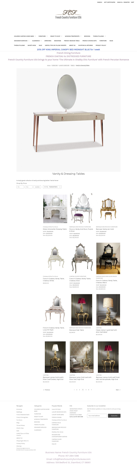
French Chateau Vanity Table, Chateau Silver (80, 280)
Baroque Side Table (76, 330)
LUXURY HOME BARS (58, 414)
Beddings (57, 41)
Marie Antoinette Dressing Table (55, 229)
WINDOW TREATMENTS (72, 36)
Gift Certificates (109, 2)
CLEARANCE (36, 41)
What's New (32, 45)
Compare (55, 209)
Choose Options (108, 212)
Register (127, 2)
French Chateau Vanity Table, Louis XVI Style (53, 329)
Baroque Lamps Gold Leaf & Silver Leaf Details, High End (53, 378)
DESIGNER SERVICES (20, 41)
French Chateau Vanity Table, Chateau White (53, 280)
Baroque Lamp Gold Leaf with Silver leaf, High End (80, 378)
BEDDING (87, 36)
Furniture (103, 41)
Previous (47, 390)
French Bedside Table (71, 41)
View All (54, 444)
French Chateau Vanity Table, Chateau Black (106, 282)
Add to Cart (55, 212)
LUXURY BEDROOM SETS (59, 412)
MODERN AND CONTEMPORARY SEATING (59, 435)
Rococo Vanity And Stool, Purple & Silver (81, 230)
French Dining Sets (89, 41)
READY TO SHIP (55, 36)
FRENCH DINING (56, 417)
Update (37, 187)
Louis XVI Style (56, 409)
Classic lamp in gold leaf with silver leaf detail (106, 331)
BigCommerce (26, 448)
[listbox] (55, 186)
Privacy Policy (101, 45)
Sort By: (46, 187)
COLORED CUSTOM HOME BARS (24, 36)
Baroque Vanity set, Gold (105, 229)
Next (117, 390)
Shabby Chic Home (57, 432)
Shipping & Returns (85, 45)
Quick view (55, 205)
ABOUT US (72, 45)
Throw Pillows (19, 45)
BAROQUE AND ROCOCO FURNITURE (59, 428)
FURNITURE (42, 36)
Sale (40, 45)
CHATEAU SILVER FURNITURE (56, 440)
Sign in (119, 2)
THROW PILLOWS (98, 36)
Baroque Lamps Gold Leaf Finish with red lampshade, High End (108, 378)
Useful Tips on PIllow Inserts (55, 45)
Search (99, 2)
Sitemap (19, 446)
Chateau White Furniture (59, 420)
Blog (111, 41)
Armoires (47, 41)
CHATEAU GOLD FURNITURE (56, 423)
